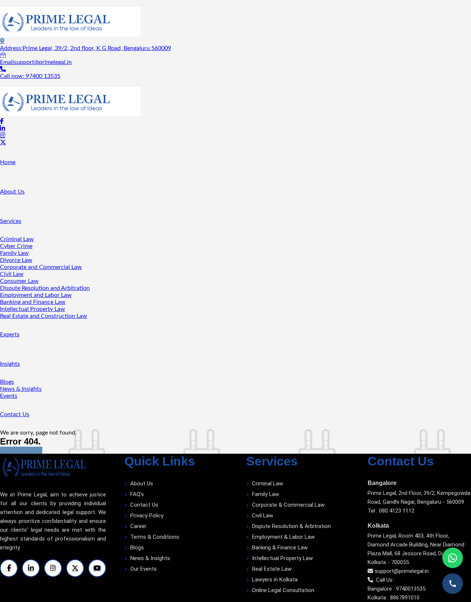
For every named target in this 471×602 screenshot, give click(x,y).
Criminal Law (17, 239)
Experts (10, 334)
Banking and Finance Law (32, 302)
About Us (12, 192)
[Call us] (452, 583)
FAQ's (137, 494)
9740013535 (410, 588)
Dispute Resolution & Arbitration (291, 526)
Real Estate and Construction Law (43, 316)
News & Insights (21, 389)
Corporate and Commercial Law (41, 267)
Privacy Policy (146, 515)
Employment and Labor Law (36, 295)
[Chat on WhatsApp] (452, 558)
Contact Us (14, 414)
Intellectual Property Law (32, 309)
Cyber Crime (16, 246)
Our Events (143, 569)
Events (8, 396)
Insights (10, 364)
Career (138, 526)
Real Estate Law (271, 569)
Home (7, 162)
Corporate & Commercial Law (288, 505)
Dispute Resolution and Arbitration (45, 288)
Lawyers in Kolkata (275, 579)
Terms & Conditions (154, 537)
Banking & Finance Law (280, 547)
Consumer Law (19, 281)
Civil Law (12, 274)
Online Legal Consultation (283, 590)
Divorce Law (16, 260)
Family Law (14, 253)
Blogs (7, 382)
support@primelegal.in (402, 571)
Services (10, 221)
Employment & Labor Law (283, 537)
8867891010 (404, 597)
